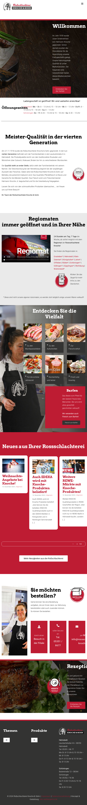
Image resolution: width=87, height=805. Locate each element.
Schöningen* (75, 263)
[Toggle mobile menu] (82, 3)
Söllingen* (58, 266)
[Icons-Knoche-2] (77, 587)
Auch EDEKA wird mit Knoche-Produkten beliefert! (42, 484)
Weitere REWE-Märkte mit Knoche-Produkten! (72, 484)
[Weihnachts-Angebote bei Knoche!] (13, 466)
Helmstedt (68, 256)
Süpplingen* (69, 266)
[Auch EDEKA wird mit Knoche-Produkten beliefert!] (43, 466)
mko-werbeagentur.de (48, 799)
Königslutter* (68, 260)
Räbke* (65, 263)
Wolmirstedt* (59, 269)
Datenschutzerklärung (61, 796)
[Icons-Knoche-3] (61, 274)
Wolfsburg (79, 266)
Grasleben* (58, 256)
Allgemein (19, 486)
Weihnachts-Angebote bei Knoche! (12, 479)
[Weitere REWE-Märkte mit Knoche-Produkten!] (74, 466)
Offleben (57, 263)
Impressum (46, 796)
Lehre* (77, 260)
